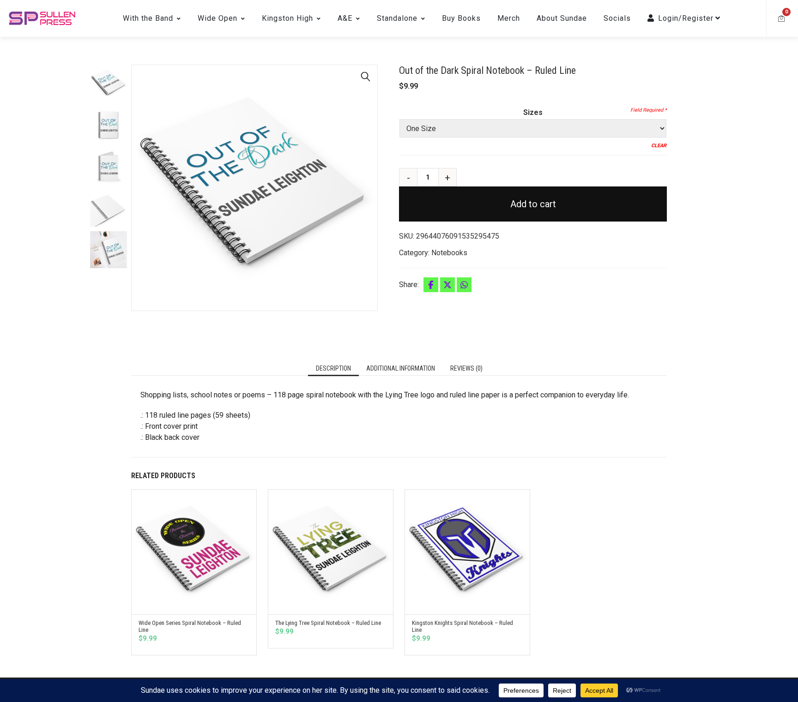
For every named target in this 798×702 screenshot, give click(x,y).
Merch (508, 18)
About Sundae (562, 18)
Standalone (397, 18)
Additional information (400, 368)
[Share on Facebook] (430, 284)
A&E (345, 18)
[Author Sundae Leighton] (42, 18)
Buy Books (461, 18)
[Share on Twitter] (447, 284)
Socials (617, 18)
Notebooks (449, 252)
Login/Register (685, 18)
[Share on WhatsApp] (464, 284)
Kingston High (287, 18)
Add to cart (533, 204)
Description (333, 368)
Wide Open (217, 18)
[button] (366, 77)
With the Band (148, 18)
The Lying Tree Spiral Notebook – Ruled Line (328, 622)
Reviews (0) (466, 368)
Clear (658, 146)
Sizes (533, 112)
